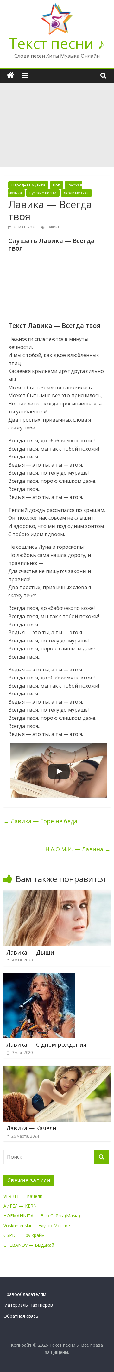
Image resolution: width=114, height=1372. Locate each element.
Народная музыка (28, 185)
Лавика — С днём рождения (46, 1044)
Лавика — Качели (31, 1128)
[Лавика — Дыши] (57, 893)
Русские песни (42, 193)
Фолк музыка (76, 193)
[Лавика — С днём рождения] (39, 977)
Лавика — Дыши (30, 952)
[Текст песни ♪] (10, 75)
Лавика (53, 227)
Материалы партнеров (28, 1305)
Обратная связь (20, 1316)
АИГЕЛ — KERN (20, 1206)
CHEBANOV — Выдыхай (28, 1245)
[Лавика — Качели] (57, 1069)
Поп (56, 185)
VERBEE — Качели (22, 1196)
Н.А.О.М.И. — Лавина (78, 849)
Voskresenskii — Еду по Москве (36, 1225)
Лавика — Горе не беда (40, 821)
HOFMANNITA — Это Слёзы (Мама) (41, 1216)
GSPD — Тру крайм (24, 1235)
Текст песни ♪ (57, 43)
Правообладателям (24, 1294)
